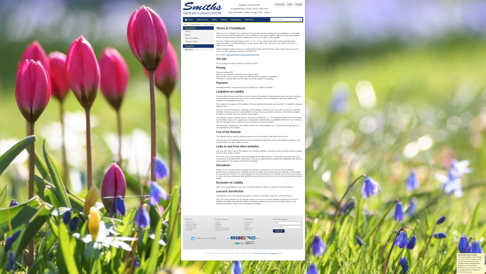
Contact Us (236, 20)
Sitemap (248, 230)
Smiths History (191, 224)
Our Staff (189, 230)
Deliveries (249, 20)
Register (299, 4)
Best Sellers (189, 49)
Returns (188, 35)
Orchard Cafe (191, 226)
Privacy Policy (463, 272)
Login (290, 4)
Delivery (188, 31)
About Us (201, 20)
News (214, 20)
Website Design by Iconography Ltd (268, 253)
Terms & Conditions (192, 38)
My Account (280, 4)
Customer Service (195, 24)
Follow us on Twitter (206, 238)
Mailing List (249, 228)
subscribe (279, 231)
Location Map (191, 228)
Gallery (224, 20)
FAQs (218, 222)
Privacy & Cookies (191, 41)
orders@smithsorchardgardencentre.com (242, 55)
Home (190, 20)
